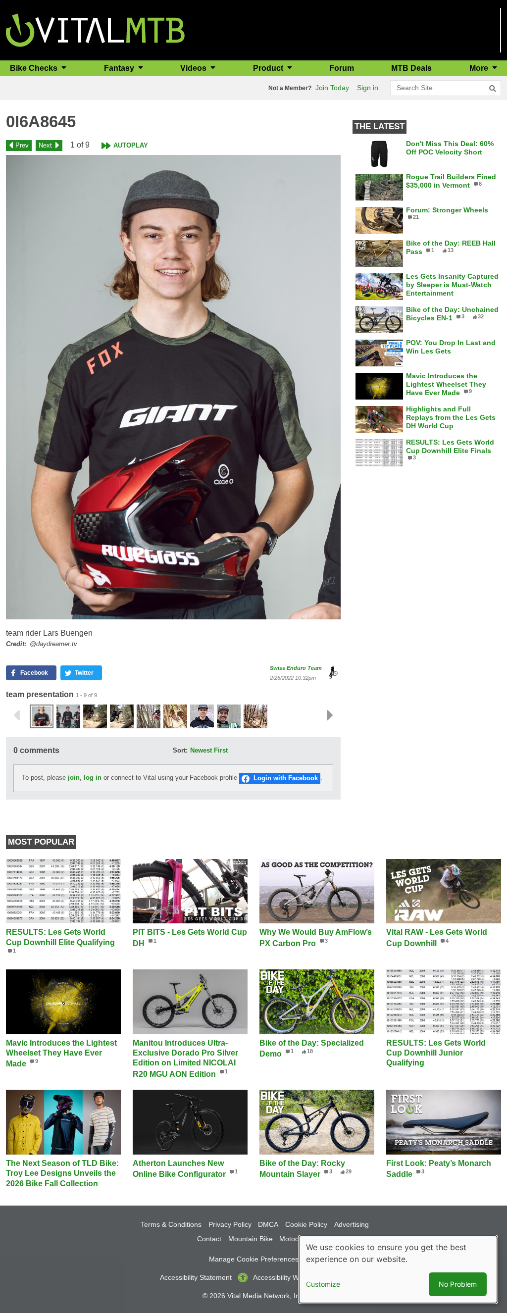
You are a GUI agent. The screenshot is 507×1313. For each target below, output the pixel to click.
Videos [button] (194, 68)
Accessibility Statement (196, 1277)
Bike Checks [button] (34, 68)
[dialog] (398, 1269)
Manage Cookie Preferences (254, 1259)
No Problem (458, 1284)
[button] (173, 387)
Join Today (332, 88)
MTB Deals (411, 68)
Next (45, 145)
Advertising (351, 1224)
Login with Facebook (286, 778)
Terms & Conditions (171, 1224)
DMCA (268, 1224)
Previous (16, 715)
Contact (209, 1239)
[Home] (95, 29)
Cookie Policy (306, 1224)
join (74, 777)
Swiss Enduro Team (296, 668)
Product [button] (269, 68)
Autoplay (130, 145)
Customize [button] (323, 1284)
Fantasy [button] (120, 68)
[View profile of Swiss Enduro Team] (333, 672)
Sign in (367, 88)
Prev (22, 145)
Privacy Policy (230, 1224)
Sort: (180, 750)
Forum (341, 68)
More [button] (479, 68)
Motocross (295, 1239)
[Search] (492, 88)
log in (92, 777)
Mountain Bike (250, 1239)
